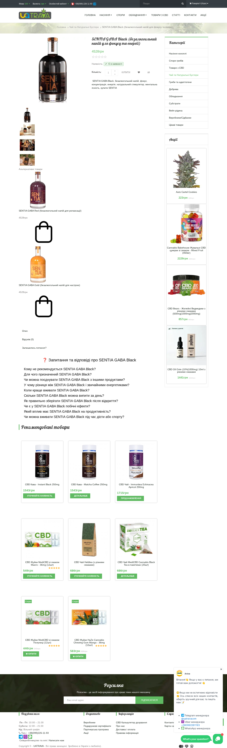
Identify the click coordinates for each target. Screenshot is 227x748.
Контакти (169, 722)
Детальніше (81, 496)
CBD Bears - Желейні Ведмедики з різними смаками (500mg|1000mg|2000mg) (186, 311)
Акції (86, 733)
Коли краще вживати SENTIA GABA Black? (56, 390)
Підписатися (149, 700)
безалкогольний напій (127, 81)
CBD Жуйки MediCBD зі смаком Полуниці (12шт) (42, 641)
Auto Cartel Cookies (186, 192)
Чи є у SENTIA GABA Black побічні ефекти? (56, 406)
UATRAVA (38, 746)
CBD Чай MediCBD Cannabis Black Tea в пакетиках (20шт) (136, 563)
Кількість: (97, 72)
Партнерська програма (96, 729)
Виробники (89, 722)
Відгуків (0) (28, 339)
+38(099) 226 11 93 (83, 4)
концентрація (99, 84)
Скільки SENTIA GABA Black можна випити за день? (63, 395)
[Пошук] (182, 3)
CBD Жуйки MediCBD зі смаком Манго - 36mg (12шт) (42, 563)
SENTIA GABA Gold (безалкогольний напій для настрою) (49, 285)
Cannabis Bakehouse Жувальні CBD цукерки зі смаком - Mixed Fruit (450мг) (186, 250)
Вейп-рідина (175, 110)
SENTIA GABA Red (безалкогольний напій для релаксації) (50, 210)
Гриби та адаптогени (180, 82)
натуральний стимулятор (130, 84)
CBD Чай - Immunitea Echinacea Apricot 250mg (136, 485)
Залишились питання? (34, 347)
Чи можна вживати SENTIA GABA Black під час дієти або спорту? (73, 417)
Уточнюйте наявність (39, 496)
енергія (111, 84)
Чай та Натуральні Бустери (183, 75)
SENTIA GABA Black (103, 81)
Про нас (120, 726)
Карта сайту (171, 726)
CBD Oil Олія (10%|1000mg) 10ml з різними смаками (186, 370)
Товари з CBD (176, 67)
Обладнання (176, 96)
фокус (143, 81)
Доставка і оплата (125, 729)
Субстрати (174, 103)
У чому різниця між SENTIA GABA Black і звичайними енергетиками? (76, 385)
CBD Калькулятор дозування (131, 722)
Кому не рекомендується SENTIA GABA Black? (59, 369)
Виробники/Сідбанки (180, 117)
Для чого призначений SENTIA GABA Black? (57, 374)
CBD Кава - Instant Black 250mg (42, 484)
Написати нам (56, 740)
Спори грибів (176, 60)
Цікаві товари (176, 125)
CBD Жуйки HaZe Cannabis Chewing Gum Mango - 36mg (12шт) (89, 642)
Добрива (173, 89)
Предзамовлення (130, 498)
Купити (126, 72)
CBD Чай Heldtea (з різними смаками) (89, 563)
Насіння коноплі (177, 53)
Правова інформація (127, 733)
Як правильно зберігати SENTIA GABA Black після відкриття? (70, 401)
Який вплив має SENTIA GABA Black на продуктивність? (67, 411)
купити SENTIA (109, 88)
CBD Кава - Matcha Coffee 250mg (89, 484)
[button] (89, 321)
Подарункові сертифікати (97, 726)
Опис (25, 331)
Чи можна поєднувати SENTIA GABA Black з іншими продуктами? (74, 379)
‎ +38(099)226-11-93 (38, 733)
